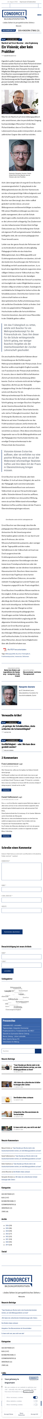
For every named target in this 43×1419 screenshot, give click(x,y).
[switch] (35, 1397)
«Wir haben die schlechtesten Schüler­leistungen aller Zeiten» (27, 1083)
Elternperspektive (8, 1204)
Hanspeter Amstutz (10, 55)
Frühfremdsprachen (8, 656)
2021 (7, 1239)
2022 (7, 1236)
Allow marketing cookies (14, 1404)
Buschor (18, 654)
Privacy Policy (28, 1392)
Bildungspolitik (10, 654)
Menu (39, 15)
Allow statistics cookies (14, 1401)
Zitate (4, 1211)
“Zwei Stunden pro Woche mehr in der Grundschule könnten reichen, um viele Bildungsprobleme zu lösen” (27, 1067)
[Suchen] (38, 1051)
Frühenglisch (26, 654)
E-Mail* (4, 961)
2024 (7, 1231)
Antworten (6, 790)
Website (4, 906)
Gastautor (7, 732)
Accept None (8, 1414)
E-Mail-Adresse (7, 896)
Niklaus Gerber (8, 750)
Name (4, 885)
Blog (3, 39)
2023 (7, 1234)
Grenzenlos (5, 1208)
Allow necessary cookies (14, 1397)
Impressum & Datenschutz (28, 2)
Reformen (26, 656)
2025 (7, 1228)
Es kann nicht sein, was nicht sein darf (27, 1127)
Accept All (34, 1414)
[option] (29, 30)
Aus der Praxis (7, 1194)
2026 (7, 1225)
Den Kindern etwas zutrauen (23, 1097)
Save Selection (21, 1414)
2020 (7, 1242)
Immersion (18, 656)
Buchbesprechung (8, 1201)
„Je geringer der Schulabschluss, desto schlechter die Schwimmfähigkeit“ (18, 727)
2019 (7, 1245)
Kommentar (6, 861)
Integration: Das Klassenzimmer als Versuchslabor (16, 1328)
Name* (4, 953)
